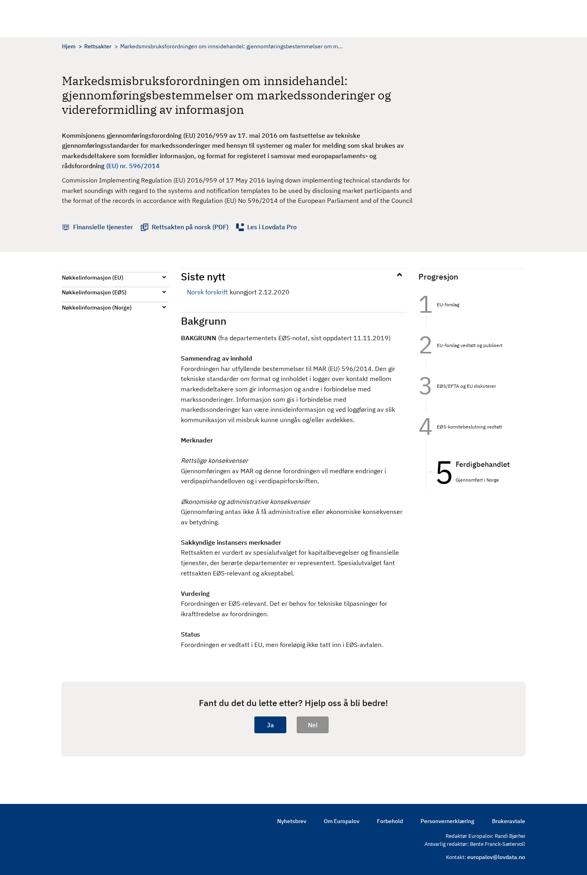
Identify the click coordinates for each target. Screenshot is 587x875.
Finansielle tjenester (103, 227)
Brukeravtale (508, 821)
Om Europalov (341, 821)
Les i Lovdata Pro (272, 227)
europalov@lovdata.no (496, 857)
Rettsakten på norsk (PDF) (190, 227)
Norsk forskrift (207, 292)
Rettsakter (97, 46)
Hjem (68, 46)
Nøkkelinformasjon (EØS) (94, 292)
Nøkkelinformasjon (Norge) (97, 307)
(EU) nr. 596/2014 (133, 166)
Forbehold (390, 821)
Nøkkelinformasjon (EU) (92, 277)
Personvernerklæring (447, 821)
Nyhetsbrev (291, 821)
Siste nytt (203, 276)
